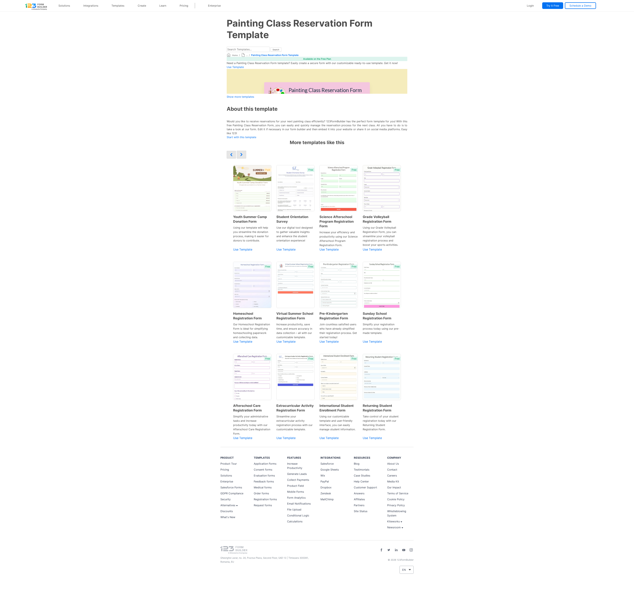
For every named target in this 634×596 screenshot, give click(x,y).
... (247, 55)
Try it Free (552, 5)
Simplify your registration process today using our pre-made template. (381, 329)
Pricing (184, 5)
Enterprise (214, 5)
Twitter (388, 549)
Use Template (235, 67)
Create (142, 5)
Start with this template (241, 137)
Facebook (381, 549)
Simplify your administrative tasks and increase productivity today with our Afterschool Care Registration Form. (251, 425)
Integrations (90, 5)
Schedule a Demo (580, 5)
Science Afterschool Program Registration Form (336, 221)
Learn (162, 5)
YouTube (403, 549)
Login (530, 5)
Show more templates (240, 96)
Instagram (411, 549)
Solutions (64, 5)
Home (235, 55)
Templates (117, 5)
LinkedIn (396, 549)
